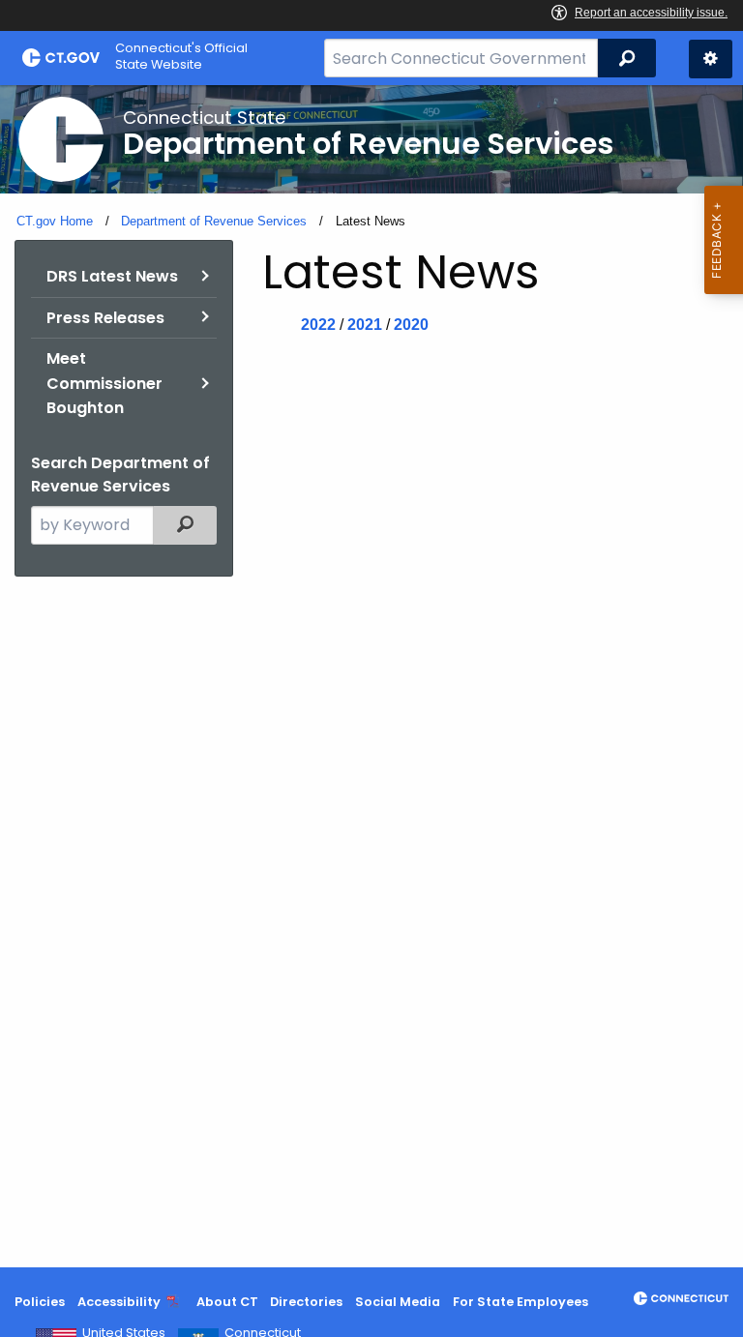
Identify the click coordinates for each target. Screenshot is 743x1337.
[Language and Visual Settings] (710, 59)
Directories (306, 1301)
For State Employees (520, 1301)
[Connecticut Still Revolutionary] (681, 1298)
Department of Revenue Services (214, 221)
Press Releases (105, 318)
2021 (364, 324)
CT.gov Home (54, 221)
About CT (227, 1301)
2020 (411, 324)
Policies (40, 1301)
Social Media (397, 1301)
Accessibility (119, 1301)
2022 (318, 324)
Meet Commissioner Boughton (104, 383)
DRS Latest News (112, 276)
